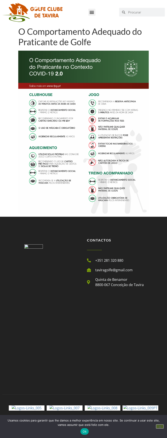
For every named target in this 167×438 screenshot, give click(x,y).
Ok (85, 431)
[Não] (160, 426)
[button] (91, 12)
